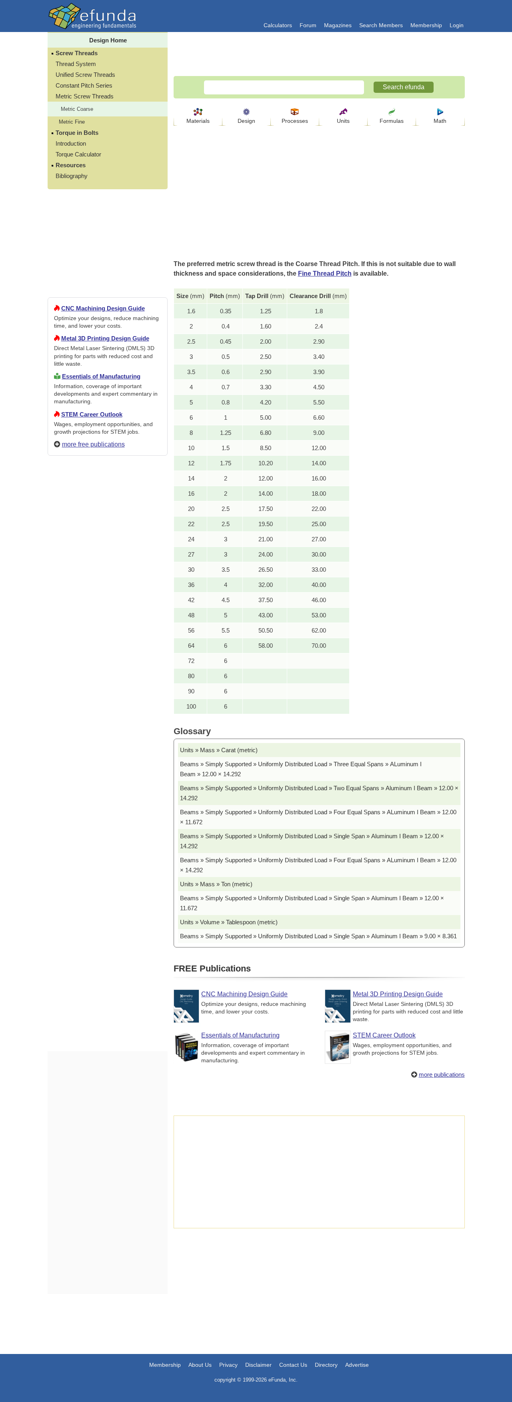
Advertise (357, 1365)
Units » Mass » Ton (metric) (216, 884)
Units (343, 121)
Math (440, 121)
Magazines (338, 25)
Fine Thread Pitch (325, 273)
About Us (200, 1365)
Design (246, 121)
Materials (198, 121)
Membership (426, 25)
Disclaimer (258, 1365)
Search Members (381, 25)
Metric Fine (72, 122)
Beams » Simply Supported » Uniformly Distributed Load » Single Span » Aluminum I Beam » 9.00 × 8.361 (318, 936)
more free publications (93, 444)
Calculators (278, 25)
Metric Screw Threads (85, 96)
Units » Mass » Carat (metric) (219, 750)
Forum (308, 25)
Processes (295, 121)
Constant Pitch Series (84, 85)
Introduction (71, 143)
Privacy (228, 1365)
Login (457, 25)
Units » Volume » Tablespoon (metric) (229, 922)
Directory (326, 1365)
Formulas (392, 121)
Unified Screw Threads (85, 74)
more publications (442, 1074)
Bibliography (72, 175)
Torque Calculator (78, 154)
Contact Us (293, 1365)
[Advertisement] (108, 751)
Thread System (76, 63)
